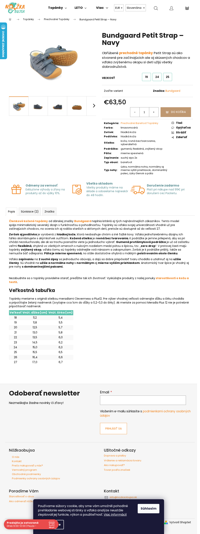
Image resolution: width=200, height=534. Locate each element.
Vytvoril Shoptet (180, 522)
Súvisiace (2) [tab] (30, 211)
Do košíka (178, 112)
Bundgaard (172, 91)
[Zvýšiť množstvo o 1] (153, 112)
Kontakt (16, 461)
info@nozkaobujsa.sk (123, 497)
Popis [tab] (11, 211)
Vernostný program (24, 470)
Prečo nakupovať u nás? (27, 465)
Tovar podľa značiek (117, 470)
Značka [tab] (49, 211)
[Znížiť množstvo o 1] (135, 112)
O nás (15, 457)
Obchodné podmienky (26, 474)
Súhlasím (148, 508)
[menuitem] (57, 8)
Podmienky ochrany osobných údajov (36, 478)
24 (157, 77)
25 (167, 77)
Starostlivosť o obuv (21, 496)
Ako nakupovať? (114, 465)
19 (146, 77)
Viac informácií (115, 514)
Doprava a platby (115, 455)
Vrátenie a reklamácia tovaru (122, 460)
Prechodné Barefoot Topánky (139, 123)
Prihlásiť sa (113, 428)
